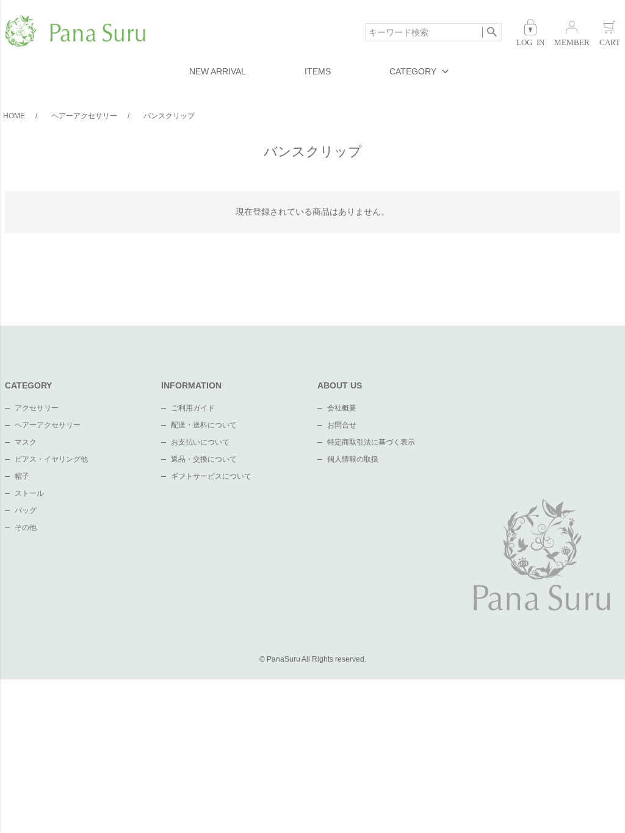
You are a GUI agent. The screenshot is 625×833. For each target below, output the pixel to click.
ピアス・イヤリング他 (51, 459)
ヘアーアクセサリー (84, 116)
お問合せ (341, 425)
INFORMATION (191, 385)
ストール (29, 493)
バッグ (26, 510)
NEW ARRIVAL (217, 71)
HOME (14, 116)
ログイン (530, 33)
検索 (491, 32)
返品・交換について (204, 459)
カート (609, 33)
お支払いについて (200, 442)
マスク (26, 442)
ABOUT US (339, 385)
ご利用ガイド (193, 408)
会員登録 (571, 33)
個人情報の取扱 (352, 459)
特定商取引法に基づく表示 (371, 442)
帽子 (22, 476)
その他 (26, 527)
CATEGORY (412, 71)
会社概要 (341, 408)
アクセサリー (37, 408)
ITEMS (318, 71)
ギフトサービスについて (211, 476)
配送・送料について (204, 425)
